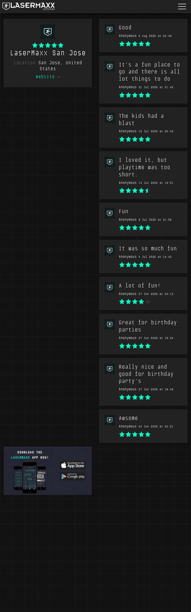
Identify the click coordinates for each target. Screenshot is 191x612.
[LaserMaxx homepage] (28, 6)
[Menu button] (182, 6)
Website (45, 76)
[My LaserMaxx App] (48, 470)
